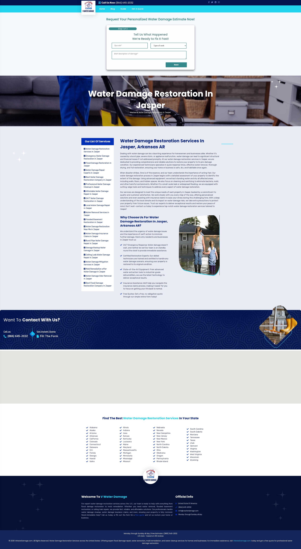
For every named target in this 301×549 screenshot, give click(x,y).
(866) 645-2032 (124, 2)
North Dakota (162, 447)
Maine (125, 444)
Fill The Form (49, 336)
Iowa (125, 433)
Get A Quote (137, 9)
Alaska (92, 430)
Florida (93, 453)
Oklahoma (161, 453)
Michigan (127, 453)
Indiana (126, 430)
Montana (194, 434)
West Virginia (196, 454)
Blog (113, 9)
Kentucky (127, 439)
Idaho (92, 461)
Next (176, 64)
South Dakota (196, 432)
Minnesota (127, 456)
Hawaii (92, 458)
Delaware (94, 447)
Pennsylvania (162, 458)
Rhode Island (162, 461)
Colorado (93, 442)
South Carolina (196, 429)
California (94, 439)
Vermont (194, 446)
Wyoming (194, 460)
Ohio (159, 450)
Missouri (126, 461)
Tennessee (195, 437)
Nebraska (161, 427)
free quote (139, 515)
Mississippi (127, 458)
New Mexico (162, 439)
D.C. (91, 450)
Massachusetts (130, 450)
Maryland (127, 447)
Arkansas (94, 436)
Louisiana (127, 442)
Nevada (160, 430)
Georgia (93, 456)
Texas (192, 440)
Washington (195, 451)
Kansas (126, 436)
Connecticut (95, 444)
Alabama (93, 427)
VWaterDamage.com (242, 541)
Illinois (126, 427)
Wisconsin (194, 457)
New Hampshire (163, 433)
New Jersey (162, 436)
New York (161, 442)
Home (102, 9)
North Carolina (163, 444)
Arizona (93, 433)
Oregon (160, 456)
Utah (192, 443)
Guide (123, 9)
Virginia (193, 449)
